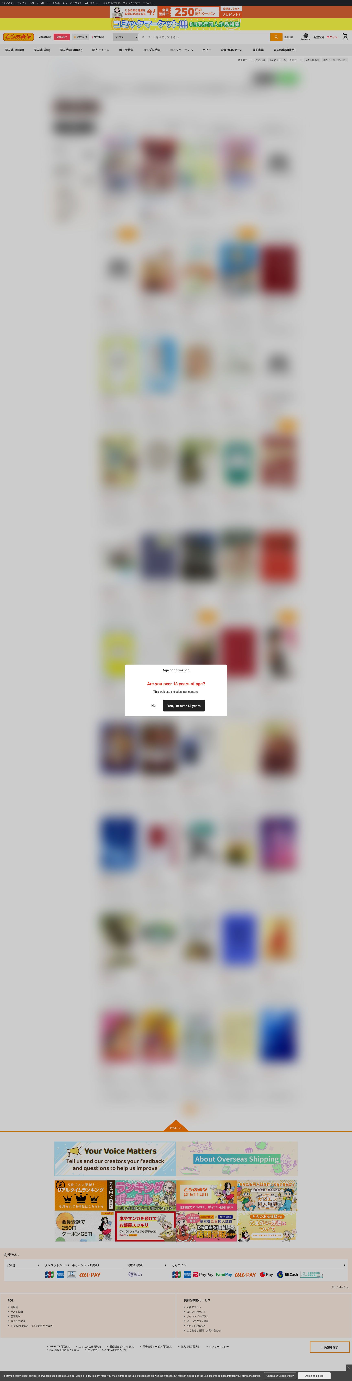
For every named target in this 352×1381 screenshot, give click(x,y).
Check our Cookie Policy (280, 1375)
